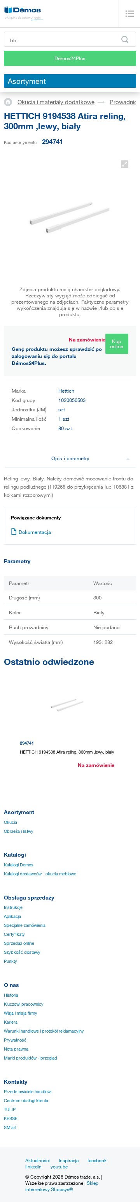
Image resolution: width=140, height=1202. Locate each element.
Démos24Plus (70, 58)
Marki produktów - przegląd (30, 1058)
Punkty (10, 961)
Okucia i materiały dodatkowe (56, 101)
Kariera (11, 1022)
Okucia (10, 822)
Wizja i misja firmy (20, 1013)
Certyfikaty (14, 934)
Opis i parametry (70, 458)
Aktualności (37, 1160)
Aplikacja (12, 916)
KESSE (11, 1118)
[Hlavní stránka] (11, 101)
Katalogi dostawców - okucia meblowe (40, 874)
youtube (59, 1166)
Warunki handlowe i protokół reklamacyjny (44, 1031)
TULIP (10, 1109)
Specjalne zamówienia (25, 925)
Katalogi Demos (18, 865)
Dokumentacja (35, 532)
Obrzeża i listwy (18, 831)
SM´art (10, 1127)
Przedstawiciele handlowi (27, 1091)
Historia (11, 995)
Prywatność (15, 1040)
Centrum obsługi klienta (26, 1100)
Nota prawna (16, 1049)
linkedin (33, 1166)
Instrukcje (13, 907)
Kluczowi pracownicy (24, 1004)
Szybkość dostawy (22, 952)
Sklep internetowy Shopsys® (61, 1186)
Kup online (116, 343)
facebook (97, 1160)
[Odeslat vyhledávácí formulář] (124, 39)
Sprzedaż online (19, 943)
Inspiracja (69, 1160)
